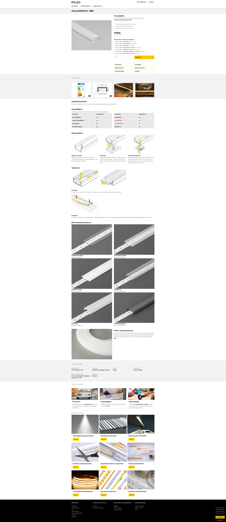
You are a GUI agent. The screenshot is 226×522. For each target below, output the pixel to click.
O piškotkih (74, 514)
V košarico (138, 57)
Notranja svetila (85, 6)
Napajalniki (116, 506)
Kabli (136, 509)
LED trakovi (75, 6)
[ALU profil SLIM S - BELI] (92, 35)
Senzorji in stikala (117, 507)
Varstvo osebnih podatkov (77, 513)
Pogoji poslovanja (75, 511)
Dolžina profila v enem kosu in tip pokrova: (124, 39)
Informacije (220, 520)
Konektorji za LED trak (139, 506)
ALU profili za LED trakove (98, 507)
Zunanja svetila (97, 6)
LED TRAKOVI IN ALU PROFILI (99, 502)
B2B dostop (74, 506)
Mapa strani (74, 516)
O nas (73, 509)
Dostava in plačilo (75, 507)
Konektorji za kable (139, 507)
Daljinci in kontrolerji (118, 509)
